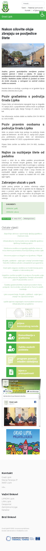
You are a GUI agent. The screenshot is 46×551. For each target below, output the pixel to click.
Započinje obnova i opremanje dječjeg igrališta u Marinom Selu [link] (23, 235)
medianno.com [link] (22, 531)
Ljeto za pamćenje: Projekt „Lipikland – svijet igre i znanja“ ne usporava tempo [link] (23, 295)
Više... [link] (4, 487)
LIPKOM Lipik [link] (8, 499)
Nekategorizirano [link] (29, 218)
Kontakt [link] (27, 10)
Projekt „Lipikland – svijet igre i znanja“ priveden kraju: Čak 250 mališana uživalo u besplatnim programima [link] (23, 262)
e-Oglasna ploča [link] (38, 10)
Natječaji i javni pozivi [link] (35, 8)
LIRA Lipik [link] (6, 501)
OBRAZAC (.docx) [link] (12, 212)
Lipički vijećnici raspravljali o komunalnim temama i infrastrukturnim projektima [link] (23, 303)
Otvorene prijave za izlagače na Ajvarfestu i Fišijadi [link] (23, 256)
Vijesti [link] (24, 8)
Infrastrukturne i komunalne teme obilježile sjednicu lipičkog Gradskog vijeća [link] (23, 242)
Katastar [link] (5, 510)
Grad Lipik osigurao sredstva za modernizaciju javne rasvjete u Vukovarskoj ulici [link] (23, 269)
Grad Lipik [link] (7, 16)
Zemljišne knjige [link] (9, 507)
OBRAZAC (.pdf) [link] (12, 208)
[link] (42, 14)
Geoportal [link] (6, 504)
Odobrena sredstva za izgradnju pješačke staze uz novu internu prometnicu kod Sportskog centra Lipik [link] (23, 249)
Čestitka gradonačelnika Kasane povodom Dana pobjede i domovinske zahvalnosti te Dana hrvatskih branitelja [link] (23, 287)
